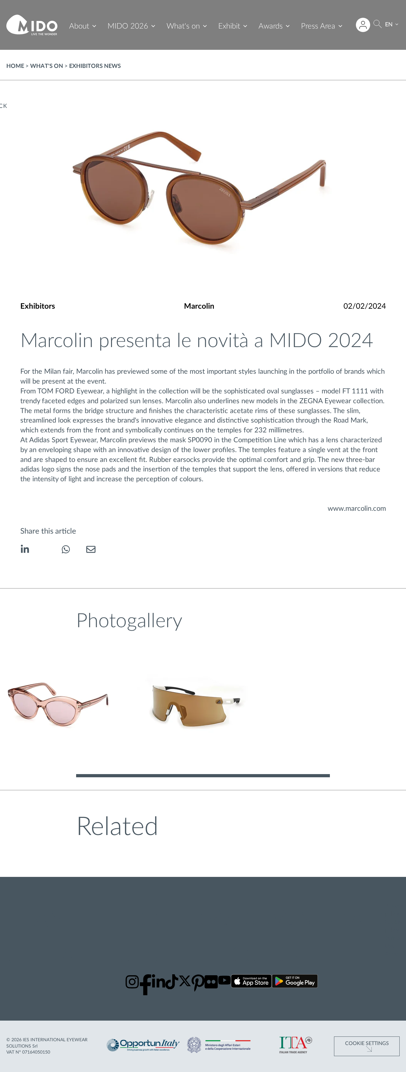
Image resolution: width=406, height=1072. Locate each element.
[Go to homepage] (31, 25)
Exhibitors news (95, 66)
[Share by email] (90, 550)
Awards (271, 26)
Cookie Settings (367, 1043)
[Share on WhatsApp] (65, 550)
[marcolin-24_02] (60, 707)
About (79, 26)
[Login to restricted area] (363, 25)
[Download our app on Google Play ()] (295, 982)
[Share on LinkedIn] (24, 550)
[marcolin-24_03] (192, 707)
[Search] (377, 25)
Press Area (318, 26)
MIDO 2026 (128, 26)
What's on (183, 26)
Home (15, 66)
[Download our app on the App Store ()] (251, 982)
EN (389, 25)
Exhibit (229, 26)
